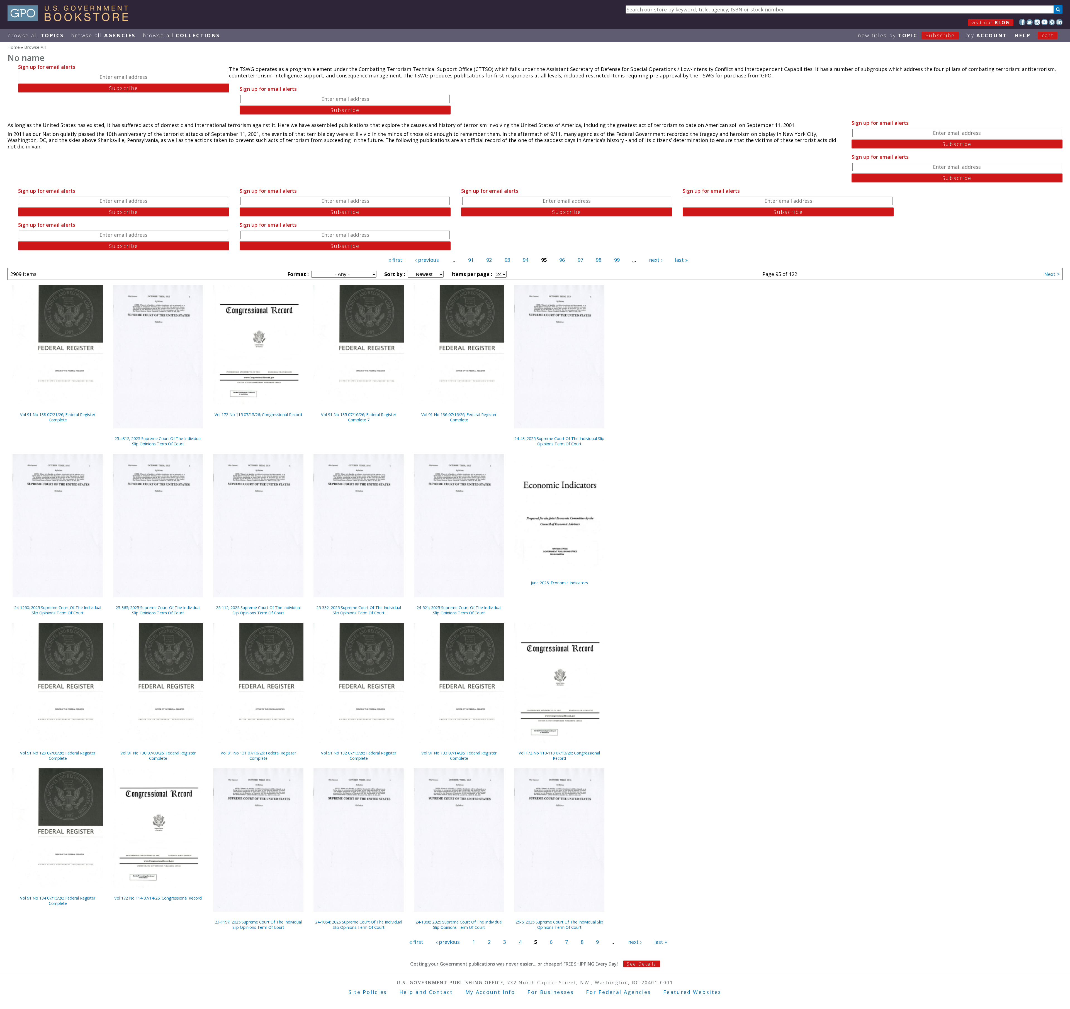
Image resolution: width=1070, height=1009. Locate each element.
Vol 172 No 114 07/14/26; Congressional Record (158, 898)
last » (681, 259)
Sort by (394, 274)
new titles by (906, 35)
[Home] (70, 19)
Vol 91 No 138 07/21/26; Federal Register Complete (57, 417)
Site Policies (368, 992)
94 (525, 259)
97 (580, 259)
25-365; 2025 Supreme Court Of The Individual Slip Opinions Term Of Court (158, 610)
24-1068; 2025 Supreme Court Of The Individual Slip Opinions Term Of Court (458, 924)
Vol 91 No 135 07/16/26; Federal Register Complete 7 (358, 417)
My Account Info (490, 992)
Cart (1048, 35)
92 (489, 259)
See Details (641, 964)
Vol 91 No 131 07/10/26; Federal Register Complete (258, 755)
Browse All (36, 35)
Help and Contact (426, 992)
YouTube (1044, 22)
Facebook (1022, 22)
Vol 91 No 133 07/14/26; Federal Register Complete (459, 755)
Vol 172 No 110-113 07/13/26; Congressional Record (559, 755)
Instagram (1037, 22)
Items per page (471, 274)
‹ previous (427, 259)
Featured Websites (692, 992)
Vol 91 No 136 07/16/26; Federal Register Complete (459, 417)
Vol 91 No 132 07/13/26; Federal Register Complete (358, 755)
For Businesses (550, 992)
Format (297, 274)
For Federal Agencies (618, 992)
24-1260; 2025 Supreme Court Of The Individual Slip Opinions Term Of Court (57, 610)
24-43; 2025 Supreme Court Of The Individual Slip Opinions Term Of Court (559, 441)
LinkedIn (1059, 22)
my (986, 35)
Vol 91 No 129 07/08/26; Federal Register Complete (57, 755)
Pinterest (1052, 22)
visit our (991, 22)
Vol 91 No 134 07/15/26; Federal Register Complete (57, 900)
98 (598, 259)
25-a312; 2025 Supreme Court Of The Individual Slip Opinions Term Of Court (158, 441)
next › (655, 259)
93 (507, 259)
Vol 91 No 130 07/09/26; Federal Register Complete (158, 755)
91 (471, 259)
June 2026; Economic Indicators (559, 582)
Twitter (1030, 22)
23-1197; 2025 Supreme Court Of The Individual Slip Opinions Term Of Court (258, 924)
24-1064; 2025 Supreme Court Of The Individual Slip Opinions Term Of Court (358, 924)
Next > (1052, 274)
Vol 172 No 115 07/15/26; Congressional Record (258, 414)
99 (617, 259)
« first (395, 259)
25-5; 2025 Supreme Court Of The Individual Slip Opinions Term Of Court (559, 924)
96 (562, 259)
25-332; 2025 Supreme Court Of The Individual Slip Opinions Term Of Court (358, 610)
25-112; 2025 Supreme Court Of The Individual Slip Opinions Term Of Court (258, 610)
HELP (1022, 35)
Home (14, 47)
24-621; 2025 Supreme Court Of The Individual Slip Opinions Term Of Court (459, 610)
